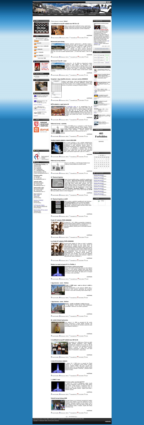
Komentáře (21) (73, 279)
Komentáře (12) (73, 57)
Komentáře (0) (74, 37)
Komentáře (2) (73, 156)
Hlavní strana (36, 418)
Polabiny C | (38, 52)
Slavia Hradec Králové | (41, 46)
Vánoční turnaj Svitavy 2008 (59, 398)
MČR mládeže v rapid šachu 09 (60, 104)
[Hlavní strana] (39, 14)
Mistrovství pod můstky (57, 41)
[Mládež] (62, 14)
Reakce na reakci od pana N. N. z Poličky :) (63, 264)
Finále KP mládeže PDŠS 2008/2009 (61, 220)
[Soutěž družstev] (71, 14)
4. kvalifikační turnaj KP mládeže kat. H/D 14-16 (64, 340)
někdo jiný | (38, 55)
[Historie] (49, 14)
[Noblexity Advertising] (108, 422)
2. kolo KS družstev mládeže (59, 361)
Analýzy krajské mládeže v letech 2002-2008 (63, 140)
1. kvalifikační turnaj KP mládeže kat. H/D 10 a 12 (65, 23)
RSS (83, 418)
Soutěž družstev (53, 418)
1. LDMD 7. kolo (55, 379)
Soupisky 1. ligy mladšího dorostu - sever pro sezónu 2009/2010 (69, 79)
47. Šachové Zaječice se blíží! (59, 199)
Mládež (48, 418)
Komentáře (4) (73, 75)
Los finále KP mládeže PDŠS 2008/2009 (62, 241)
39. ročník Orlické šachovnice (59, 320)
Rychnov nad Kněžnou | (41, 39)
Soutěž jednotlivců (61, 418)
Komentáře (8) (73, 119)
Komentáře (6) (73, 195)
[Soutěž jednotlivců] (81, 14)
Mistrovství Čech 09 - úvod (58, 61)
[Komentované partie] (92, 14)
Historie (41, 418)
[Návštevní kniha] (105, 14)
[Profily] (55, 14)
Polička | (38, 49)
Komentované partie (70, 418)
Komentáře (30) (73, 100)
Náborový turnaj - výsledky (58, 123)
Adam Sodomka (55, 37)
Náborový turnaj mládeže (58, 160)
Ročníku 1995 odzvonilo (98, 175)
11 (75, 416)
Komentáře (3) (73, 216)
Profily (44, 418)
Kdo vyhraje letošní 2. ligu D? (42, 38)
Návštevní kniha (78, 418)
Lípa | (37, 43)
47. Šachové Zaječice (57, 177)
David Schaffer (55, 57)
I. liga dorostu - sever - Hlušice (59, 283)
